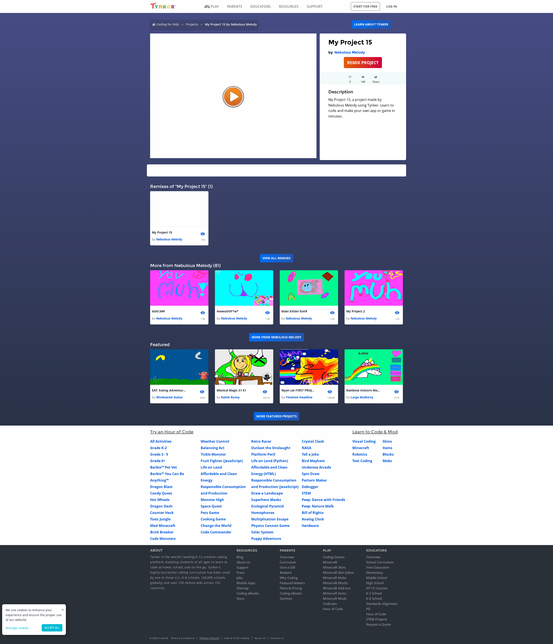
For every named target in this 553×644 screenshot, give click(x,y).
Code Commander (216, 532)
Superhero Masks (266, 499)
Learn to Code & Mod (375, 431)
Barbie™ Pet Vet (163, 467)
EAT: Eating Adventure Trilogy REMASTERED (169, 390)
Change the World (216, 525)
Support (242, 567)
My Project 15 (162, 232)
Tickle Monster (213, 454)
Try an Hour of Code (171, 431)
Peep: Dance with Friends (323, 499)
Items (387, 447)
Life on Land (211, 467)
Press (241, 572)
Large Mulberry (362, 397)
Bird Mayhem (313, 460)
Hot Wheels (160, 499)
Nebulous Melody (349, 52)
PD (368, 609)
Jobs (240, 578)
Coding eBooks (248, 593)
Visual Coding (364, 441)
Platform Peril (263, 454)
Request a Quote (378, 624)
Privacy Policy (209, 638)
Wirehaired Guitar (169, 397)
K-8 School (374, 598)
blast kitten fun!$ (294, 311)
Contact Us (277, 638)
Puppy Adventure (266, 538)
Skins (387, 441)
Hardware (310, 525)
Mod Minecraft (162, 525)
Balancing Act (212, 447)
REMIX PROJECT (363, 62)
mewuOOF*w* (227, 311)
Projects (192, 24)
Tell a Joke (310, 454)
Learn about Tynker (371, 24)
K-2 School (374, 593)
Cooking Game (213, 519)
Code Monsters (163, 538)
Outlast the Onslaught (270, 447)
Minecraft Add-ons (337, 588)
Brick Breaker (161, 532)
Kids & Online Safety (236, 638)
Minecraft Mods (334, 598)
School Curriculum (380, 562)
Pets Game (210, 512)
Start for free (365, 6)
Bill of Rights (313, 512)
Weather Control (215, 441)
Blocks (388, 454)
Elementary (374, 572)
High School (375, 583)
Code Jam (330, 603)
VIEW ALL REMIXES (276, 258)
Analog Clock (313, 519)
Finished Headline (299, 397)
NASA (306, 447)
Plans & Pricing (291, 588)
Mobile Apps (246, 583)
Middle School (376, 578)
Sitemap (243, 588)
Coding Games (334, 557)
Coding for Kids (167, 24)
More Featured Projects (276, 416)
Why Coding (289, 578)
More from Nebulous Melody (276, 337)
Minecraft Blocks (335, 583)
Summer (286, 598)
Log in (391, 6)
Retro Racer (261, 441)
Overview (287, 557)
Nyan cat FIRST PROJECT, (298, 390)
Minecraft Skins (334, 567)
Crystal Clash (313, 441)
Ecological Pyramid (267, 506)
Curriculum (288, 562)
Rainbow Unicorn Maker (363, 390)
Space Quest (211, 506)
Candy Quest (161, 493)
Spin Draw (310, 473)
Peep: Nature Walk (318, 506)
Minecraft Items (334, 593)
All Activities (161, 441)
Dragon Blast (161, 486)
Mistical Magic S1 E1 (231, 390)
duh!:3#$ (158, 311)
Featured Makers (292, 583)
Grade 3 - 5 (159, 454)
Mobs (387, 460)
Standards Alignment (381, 603)
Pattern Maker (314, 480)
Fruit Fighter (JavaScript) (222, 460)
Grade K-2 (158, 447)
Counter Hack (162, 512)
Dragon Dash (161, 506)
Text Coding (362, 460)
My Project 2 (355, 311)
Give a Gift (287, 567)
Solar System (262, 532)
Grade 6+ (157, 460)
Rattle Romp (230, 397)
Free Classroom (377, 567)
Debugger (310, 486)
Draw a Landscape (267, 493)
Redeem (286, 572)
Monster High (212, 499)
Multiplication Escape (269, 519)
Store (240, 598)
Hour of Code (333, 609)
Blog (240, 557)
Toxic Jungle (160, 519)
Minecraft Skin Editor (338, 572)
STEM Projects (376, 619)
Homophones (262, 512)
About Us (243, 562)
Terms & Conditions (183, 638)
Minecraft (360, 447)
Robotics (359, 454)
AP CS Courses (377, 588)
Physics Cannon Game (270, 525)
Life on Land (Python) (269, 460)
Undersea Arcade (316, 467)
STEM (306, 493)
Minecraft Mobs (334, 578)
